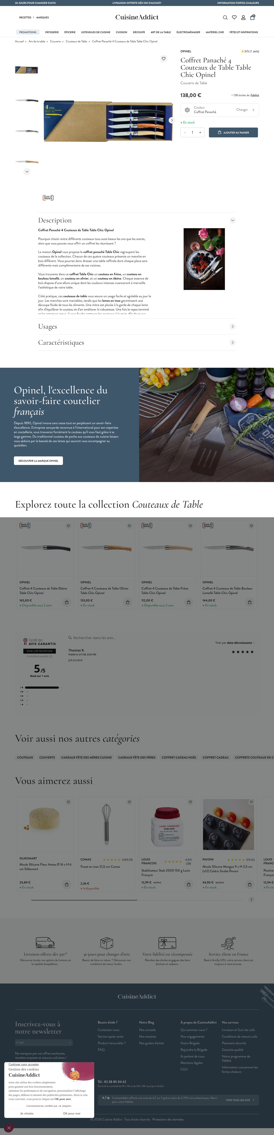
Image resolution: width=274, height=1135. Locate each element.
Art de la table (37, 42)
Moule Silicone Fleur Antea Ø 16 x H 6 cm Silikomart (45, 867)
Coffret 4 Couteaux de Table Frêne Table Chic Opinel (164, 590)
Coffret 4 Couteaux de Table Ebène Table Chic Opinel (43, 590)
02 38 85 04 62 (115, 1081)
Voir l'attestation (40, 651)
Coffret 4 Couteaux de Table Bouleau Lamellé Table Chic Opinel (227, 590)
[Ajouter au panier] (66, 602)
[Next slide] (26, 171)
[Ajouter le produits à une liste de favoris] (68, 526)
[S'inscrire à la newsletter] (71, 1042)
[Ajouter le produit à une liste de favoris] (164, 59)
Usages (47, 326)
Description (54, 220)
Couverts (55, 42)
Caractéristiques (61, 342)
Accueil (19, 42)
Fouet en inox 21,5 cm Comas (100, 866)
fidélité (255, 95)
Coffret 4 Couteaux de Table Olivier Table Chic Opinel (104, 590)
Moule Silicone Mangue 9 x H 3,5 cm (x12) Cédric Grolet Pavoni (227, 869)
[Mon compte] (243, 17)
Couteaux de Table (76, 42)
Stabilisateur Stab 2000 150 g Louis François (165, 873)
